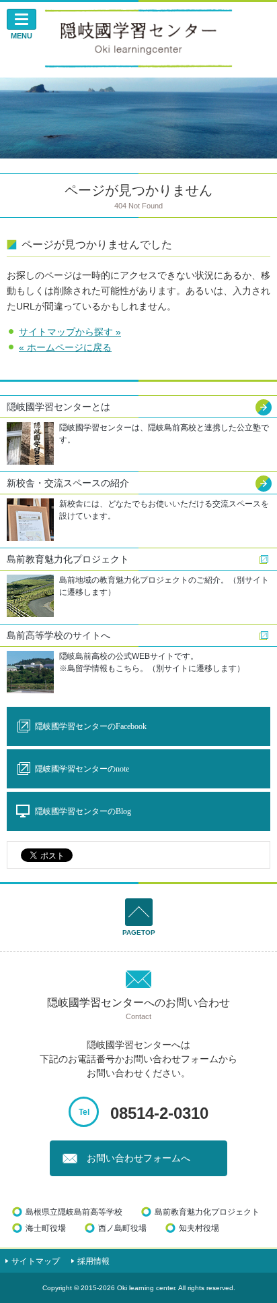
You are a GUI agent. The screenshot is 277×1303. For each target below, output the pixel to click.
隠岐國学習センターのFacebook (91, 726)
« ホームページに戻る (65, 347)
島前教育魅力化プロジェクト (207, 1212)
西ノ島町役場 (122, 1228)
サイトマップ (35, 1261)
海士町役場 (46, 1228)
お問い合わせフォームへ (138, 1158)
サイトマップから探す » (70, 331)
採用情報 (93, 1261)
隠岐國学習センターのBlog (83, 811)
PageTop (138, 932)
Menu (21, 36)
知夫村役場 (199, 1228)
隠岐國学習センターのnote (82, 769)
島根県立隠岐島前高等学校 (74, 1212)
